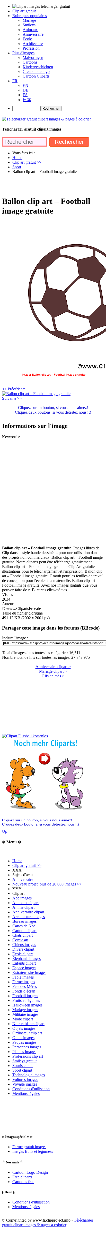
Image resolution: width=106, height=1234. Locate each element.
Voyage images (24, 1084)
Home (17, 861)
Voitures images (25, 1079)
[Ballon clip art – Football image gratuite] (36, 393)
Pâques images (24, 1042)
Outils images (23, 1037)
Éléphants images (26, 958)
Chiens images (24, 944)
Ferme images (23, 982)
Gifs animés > (53, 676)
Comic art (20, 940)
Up (4, 831)
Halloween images (27, 1005)
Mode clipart (22, 1019)
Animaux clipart (25, 902)
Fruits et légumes (26, 1000)
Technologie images (28, 1075)
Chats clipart (22, 935)
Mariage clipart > (53, 671)
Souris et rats (22, 1065)
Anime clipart (23, 907)
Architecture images (28, 916)
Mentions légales (26, 1093)
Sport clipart (22, 1070)
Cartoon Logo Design (30, 1172)
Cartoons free (23, 1181)
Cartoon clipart (24, 930)
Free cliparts (22, 1177)
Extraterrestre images (29, 972)
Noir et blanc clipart (28, 1023)
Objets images (23, 1028)
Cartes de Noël (24, 926)
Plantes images (24, 1051)
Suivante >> (12, 398)
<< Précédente (13, 389)
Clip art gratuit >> (26, 865)
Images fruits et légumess (32, 1151)
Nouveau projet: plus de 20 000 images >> (47, 884)
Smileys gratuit (24, 1061)
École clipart (22, 954)
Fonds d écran (23, 991)
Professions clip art (27, 1056)
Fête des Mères (24, 986)
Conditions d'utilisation (31, 1089)
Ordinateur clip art (27, 1033)
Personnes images (26, 1047)
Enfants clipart (24, 963)
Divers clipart (23, 949)
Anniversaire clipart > (53, 666)
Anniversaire (22, 879)
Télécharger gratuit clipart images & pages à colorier (47, 1222)
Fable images (23, 977)
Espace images (24, 968)
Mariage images (25, 1010)
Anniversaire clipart (28, 912)
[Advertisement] (53, 184)
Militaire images (25, 1014)
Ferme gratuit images (29, 1147)
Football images (25, 996)
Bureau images (24, 921)
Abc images (22, 898)
